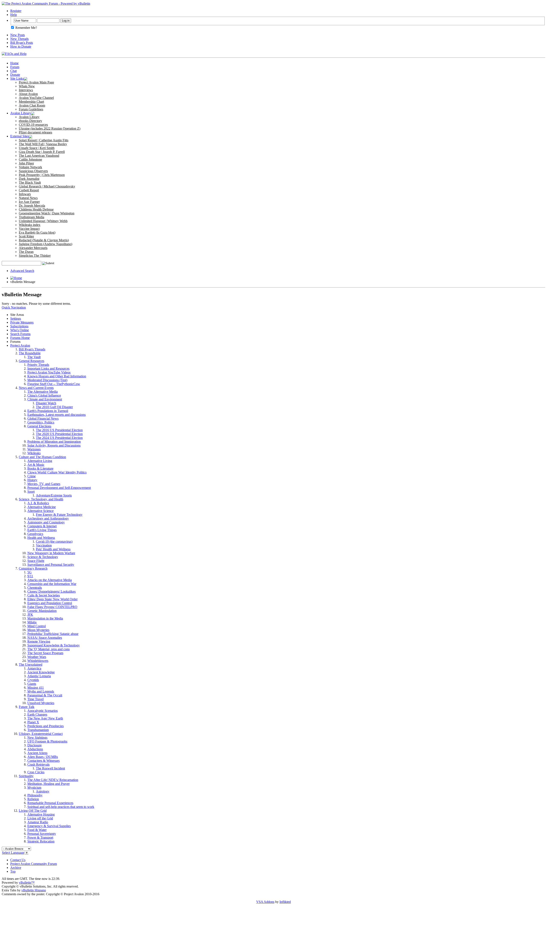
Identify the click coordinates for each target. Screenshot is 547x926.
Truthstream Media (31, 217)
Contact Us (17, 860)
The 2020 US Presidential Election (59, 434)
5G (29, 572)
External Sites (19, 136)
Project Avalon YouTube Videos (49, 372)
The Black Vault (30, 182)
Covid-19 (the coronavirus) (54, 541)
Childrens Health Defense (36, 209)
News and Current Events (36, 388)
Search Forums (20, 334)
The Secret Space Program (45, 653)
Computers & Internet (42, 526)
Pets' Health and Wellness (53, 549)
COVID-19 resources (33, 124)
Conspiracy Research (33, 568)
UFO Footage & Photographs (47, 741)
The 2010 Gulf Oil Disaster (54, 407)
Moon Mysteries (38, 630)
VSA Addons (265, 902)
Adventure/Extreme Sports (54, 495)
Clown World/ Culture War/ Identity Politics (57, 472)
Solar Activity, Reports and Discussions (54, 445)
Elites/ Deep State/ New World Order (52, 599)
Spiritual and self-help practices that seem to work (60, 807)
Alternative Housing (41, 814)
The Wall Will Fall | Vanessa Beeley (43, 144)
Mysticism (34, 787)
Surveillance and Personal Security (50, 564)
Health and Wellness (41, 537)
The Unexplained (30, 664)
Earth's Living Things (42, 530)
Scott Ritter (26, 236)
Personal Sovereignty (41, 833)
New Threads (19, 39)
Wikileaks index (29, 225)
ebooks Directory (30, 121)
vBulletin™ (27, 882)
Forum (14, 67)
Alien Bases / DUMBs (42, 757)
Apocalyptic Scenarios (42, 710)
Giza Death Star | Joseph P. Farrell (42, 152)
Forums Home (20, 338)
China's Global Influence (44, 395)
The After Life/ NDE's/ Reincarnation (52, 780)
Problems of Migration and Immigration (54, 441)
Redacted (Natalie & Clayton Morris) (44, 240)
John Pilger (26, 163)
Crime (31, 476)
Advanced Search (22, 271)
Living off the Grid (40, 818)
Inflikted (285, 902)
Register (15, 11)
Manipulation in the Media (45, 618)
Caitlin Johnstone (30, 159)
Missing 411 (35, 687)
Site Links (17, 78)
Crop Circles (35, 772)
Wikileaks (34, 453)
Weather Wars (36, 657)
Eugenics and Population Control (49, 603)
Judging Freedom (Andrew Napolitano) (45, 244)
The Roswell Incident (50, 768)
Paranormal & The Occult (44, 695)
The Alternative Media (42, 391)
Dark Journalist (29, 178)
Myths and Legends (40, 691)
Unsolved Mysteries (40, 703)
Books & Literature (40, 468)
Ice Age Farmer (29, 202)
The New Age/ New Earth (45, 718)
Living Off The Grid (33, 810)
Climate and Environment (44, 399)
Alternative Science (40, 511)
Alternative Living (39, 461)
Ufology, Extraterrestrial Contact (41, 734)
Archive (15, 867)
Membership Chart (31, 101)
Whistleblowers (37, 660)
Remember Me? (26, 27)
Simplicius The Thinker (35, 255)
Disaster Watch (46, 403)
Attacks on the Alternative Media (49, 580)
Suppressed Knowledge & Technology (53, 645)
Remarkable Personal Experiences (50, 803)
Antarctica (34, 668)
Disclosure (34, 745)
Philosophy (35, 795)
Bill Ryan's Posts (21, 42)
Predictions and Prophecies (45, 726)
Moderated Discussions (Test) (47, 380)
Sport (31, 491)
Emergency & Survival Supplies (49, 826)
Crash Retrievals (38, 764)
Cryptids (33, 680)
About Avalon (28, 94)
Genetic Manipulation (42, 610)
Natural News (28, 198)
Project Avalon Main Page (36, 82)
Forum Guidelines (31, 109)
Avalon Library (20, 113)
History (32, 480)
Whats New (27, 86)
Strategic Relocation (40, 841)
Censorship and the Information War (51, 584)
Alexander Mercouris (33, 248)
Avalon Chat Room (32, 105)
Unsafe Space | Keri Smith (36, 148)
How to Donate (20, 46)
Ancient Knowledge (41, 672)
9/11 (30, 576)
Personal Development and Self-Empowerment (59, 487)
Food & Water (37, 830)
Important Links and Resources (48, 368)
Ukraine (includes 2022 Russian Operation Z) (49, 128)
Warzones (34, 449)
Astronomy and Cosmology (46, 522)
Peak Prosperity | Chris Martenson (42, 175)
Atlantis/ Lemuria (39, 676)
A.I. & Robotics (38, 503)
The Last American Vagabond (39, 155)
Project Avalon (20, 345)
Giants (31, 684)
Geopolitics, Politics (40, 422)
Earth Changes (37, 714)
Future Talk (26, 707)
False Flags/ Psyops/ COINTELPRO (52, 607)
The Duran (26, 251)
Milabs (32, 622)
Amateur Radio (37, 822)
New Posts (17, 35)
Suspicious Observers (33, 171)
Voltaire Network (30, 167)
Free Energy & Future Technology (59, 514)
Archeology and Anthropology (48, 518)
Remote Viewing (38, 641)
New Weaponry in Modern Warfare (51, 553)
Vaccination (44, 545)
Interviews (26, 90)
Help (13, 14)
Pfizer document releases (35, 132)
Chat (13, 71)
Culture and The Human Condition (42, 457)
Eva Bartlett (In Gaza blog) (37, 232)
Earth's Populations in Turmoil (47, 411)
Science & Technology (42, 557)
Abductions (35, 749)
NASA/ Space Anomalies (44, 637)
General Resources (31, 361)
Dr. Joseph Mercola (32, 205)
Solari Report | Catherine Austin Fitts (43, 140)
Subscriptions (19, 326)
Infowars (25, 194)
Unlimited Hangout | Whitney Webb (43, 221)
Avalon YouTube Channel (36, 98)
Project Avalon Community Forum (33, 864)
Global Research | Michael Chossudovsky (47, 186)
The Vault (34, 357)
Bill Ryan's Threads (32, 349)
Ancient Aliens (37, 753)
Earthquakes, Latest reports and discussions (56, 414)
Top (13, 871)
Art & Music (35, 464)
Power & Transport (40, 837)
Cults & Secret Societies (43, 595)
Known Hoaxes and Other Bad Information (56, 376)
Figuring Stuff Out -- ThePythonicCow (53, 384)
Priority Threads (38, 364)
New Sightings (37, 737)
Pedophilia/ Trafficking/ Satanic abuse (52, 634)
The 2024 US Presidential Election (59, 438)
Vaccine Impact (29, 228)
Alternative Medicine (41, 507)
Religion (33, 799)
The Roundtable (30, 353)
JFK (30, 614)
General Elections (39, 426)
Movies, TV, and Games (43, 484)
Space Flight (35, 561)
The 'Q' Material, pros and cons (48, 649)
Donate (15, 74)
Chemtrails (34, 587)
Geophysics (35, 534)
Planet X (33, 722)
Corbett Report (29, 190)
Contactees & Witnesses (43, 760)
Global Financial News (43, 418)
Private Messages (22, 322)
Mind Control (36, 626)
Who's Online (19, 330)
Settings (15, 318)
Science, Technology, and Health (41, 499)
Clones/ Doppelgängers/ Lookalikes (51, 591)
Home (14, 63)
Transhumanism (38, 730)
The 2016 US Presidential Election (59, 430)
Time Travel (35, 699)
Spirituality (26, 776)
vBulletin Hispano (33, 890)
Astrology (42, 791)
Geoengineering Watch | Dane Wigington (46, 213)
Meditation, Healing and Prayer (48, 783)
